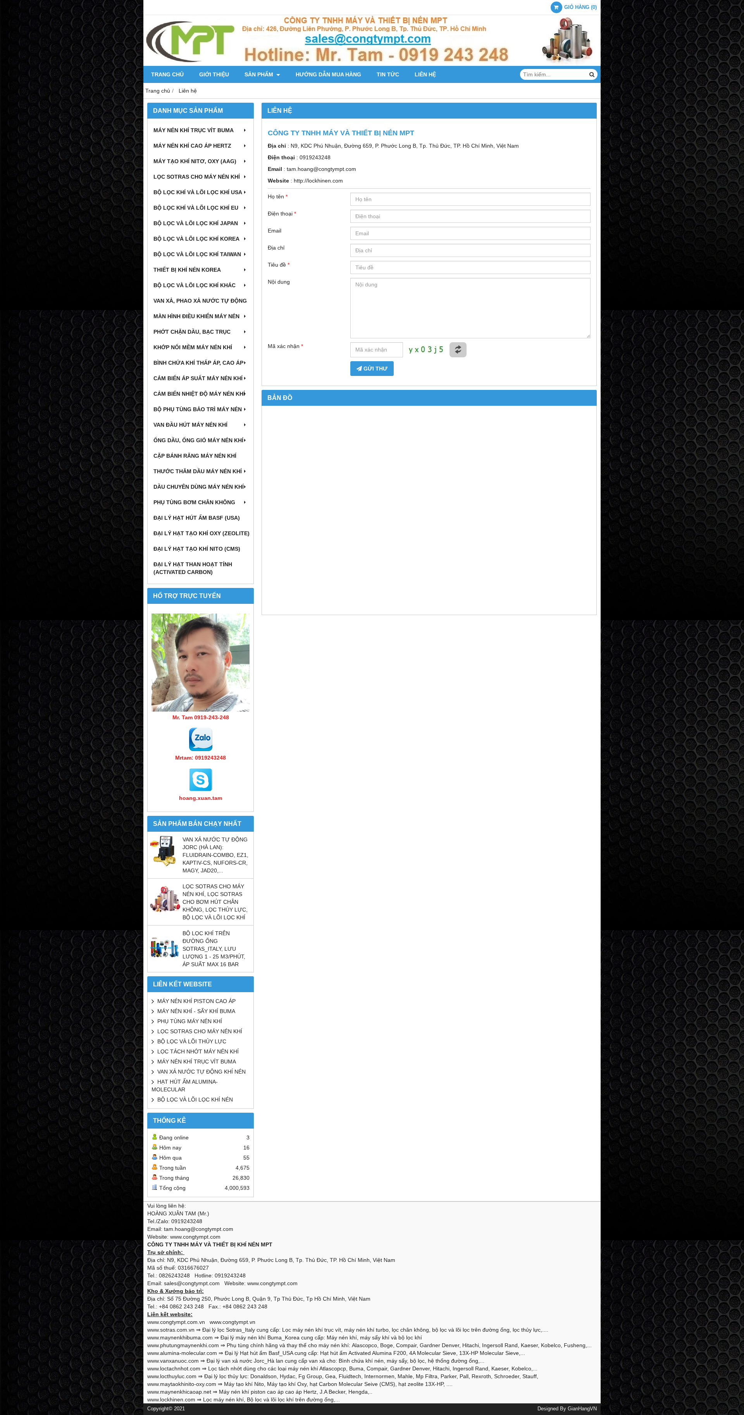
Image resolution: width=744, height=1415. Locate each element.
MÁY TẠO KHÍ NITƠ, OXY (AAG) (194, 161)
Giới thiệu (214, 74)
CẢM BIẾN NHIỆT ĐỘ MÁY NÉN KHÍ (199, 394)
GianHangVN (582, 1409)
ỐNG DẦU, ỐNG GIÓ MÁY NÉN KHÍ (198, 440)
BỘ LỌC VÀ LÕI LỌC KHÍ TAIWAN (197, 254)
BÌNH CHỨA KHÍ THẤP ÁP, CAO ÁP (198, 363)
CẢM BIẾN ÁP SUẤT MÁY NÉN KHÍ (198, 378)
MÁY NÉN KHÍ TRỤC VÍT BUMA (193, 130)
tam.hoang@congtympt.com (321, 169)
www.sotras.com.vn (171, 1330)
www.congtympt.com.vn (176, 1322)
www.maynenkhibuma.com (180, 1337)
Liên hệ (425, 74)
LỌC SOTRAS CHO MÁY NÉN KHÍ (196, 177)
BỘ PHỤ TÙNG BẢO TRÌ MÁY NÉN (197, 409)
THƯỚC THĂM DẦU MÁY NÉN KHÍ (197, 471)
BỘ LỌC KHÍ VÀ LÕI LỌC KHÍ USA (197, 192)
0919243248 (315, 157)
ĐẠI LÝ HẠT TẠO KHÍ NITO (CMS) (196, 549)
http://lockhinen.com (318, 181)
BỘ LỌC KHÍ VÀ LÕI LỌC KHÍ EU (195, 208)
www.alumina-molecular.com (182, 1353)
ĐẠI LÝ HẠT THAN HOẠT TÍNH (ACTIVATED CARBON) (192, 568)
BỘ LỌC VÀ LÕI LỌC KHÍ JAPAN (195, 223)
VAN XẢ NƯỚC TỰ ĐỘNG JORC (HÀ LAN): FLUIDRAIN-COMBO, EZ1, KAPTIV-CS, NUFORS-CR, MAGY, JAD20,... (215, 855)
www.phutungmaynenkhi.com (183, 1345)
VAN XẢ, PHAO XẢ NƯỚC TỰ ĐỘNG (200, 301)
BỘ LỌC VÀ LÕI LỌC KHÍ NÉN (195, 1099)
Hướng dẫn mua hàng (328, 74)
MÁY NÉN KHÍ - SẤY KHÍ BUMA (196, 1011)
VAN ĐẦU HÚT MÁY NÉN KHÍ (190, 425)
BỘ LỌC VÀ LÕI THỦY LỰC (191, 1041)
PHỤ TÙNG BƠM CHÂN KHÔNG (194, 502)
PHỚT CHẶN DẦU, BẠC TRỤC (192, 332)
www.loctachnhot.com (173, 1368)
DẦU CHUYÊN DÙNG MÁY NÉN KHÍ (198, 487)
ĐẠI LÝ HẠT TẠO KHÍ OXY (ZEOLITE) (201, 533)
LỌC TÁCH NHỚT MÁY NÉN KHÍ (198, 1051)
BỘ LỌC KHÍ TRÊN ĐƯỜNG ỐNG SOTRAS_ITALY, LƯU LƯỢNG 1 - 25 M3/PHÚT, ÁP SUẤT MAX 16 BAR (214, 948)
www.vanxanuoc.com (173, 1361)
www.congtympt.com (272, 1283)
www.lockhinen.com (171, 1399)
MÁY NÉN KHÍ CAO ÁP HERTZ (192, 146)
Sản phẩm (260, 74)
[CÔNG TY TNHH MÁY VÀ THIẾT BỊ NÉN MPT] (372, 64)
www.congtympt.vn (232, 1322)
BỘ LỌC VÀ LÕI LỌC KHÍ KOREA (196, 239)
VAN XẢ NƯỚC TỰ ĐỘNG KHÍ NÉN (201, 1072)
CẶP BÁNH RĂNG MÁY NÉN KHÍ (194, 456)
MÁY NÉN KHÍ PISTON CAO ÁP (196, 1001)
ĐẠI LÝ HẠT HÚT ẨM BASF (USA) (196, 518)
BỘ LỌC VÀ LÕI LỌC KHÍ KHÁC (194, 285)
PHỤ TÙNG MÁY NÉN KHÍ (189, 1021)
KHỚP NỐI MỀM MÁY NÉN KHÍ (192, 347)
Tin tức (388, 74)
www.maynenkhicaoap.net (179, 1392)
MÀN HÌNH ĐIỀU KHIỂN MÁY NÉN (196, 316)
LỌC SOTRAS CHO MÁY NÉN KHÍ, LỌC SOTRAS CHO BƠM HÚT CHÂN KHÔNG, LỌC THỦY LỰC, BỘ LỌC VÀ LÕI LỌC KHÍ (215, 901)
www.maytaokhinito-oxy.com (181, 1384)
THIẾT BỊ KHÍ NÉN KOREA (187, 270)
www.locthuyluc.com (171, 1376)
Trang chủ (167, 74)
